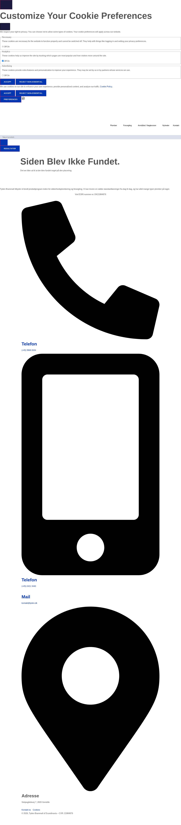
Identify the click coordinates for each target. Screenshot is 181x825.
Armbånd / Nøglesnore (147, 125)
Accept (7, 82)
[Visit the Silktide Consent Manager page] (23, 99)
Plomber (113, 125)
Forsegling (127, 125)
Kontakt (176, 125)
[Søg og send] (4, 142)
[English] (1, 823)
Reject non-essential (30, 82)
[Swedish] (4, 823)
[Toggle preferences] (6, 4)
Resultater (10, 149)
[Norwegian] (6, 823)
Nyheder (165, 125)
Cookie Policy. (106, 87)
